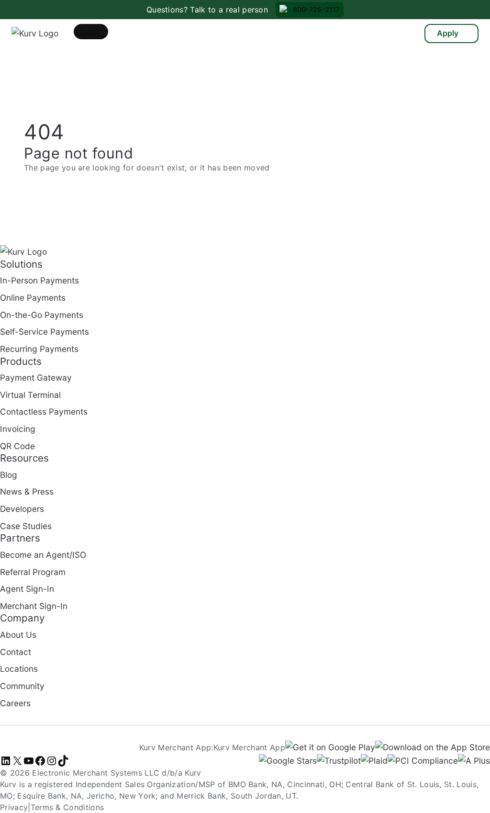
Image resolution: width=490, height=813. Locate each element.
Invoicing (17, 429)
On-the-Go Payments (41, 315)
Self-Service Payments (44, 332)
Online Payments (33, 298)
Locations (19, 669)
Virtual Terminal (30, 395)
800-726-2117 (316, 9)
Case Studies (26, 526)
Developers (22, 509)
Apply (447, 33)
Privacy (14, 807)
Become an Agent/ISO (43, 555)
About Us (18, 635)
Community (22, 686)
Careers (15, 703)
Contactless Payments (44, 411)
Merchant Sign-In (33, 606)
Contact (15, 652)
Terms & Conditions (67, 807)
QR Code (17, 446)
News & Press (27, 491)
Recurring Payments (39, 349)
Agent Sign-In (27, 589)
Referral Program (33, 572)
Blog (8, 475)
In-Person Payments (39, 280)
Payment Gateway (36, 378)
